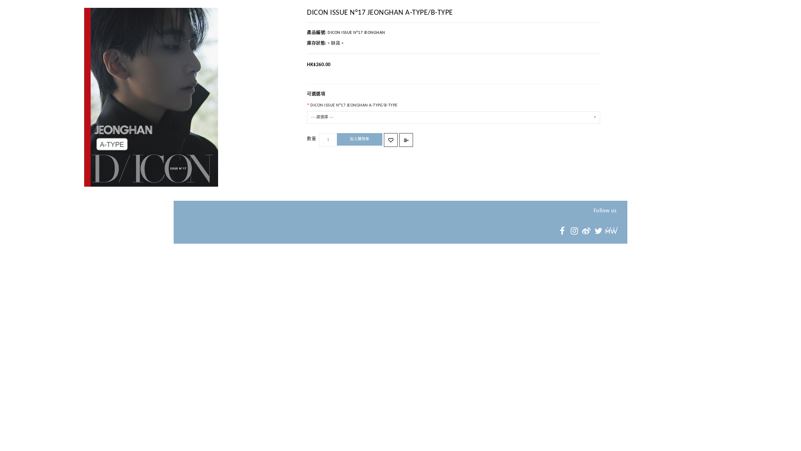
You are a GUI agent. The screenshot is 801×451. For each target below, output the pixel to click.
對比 (406, 140)
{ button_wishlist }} (391, 140)
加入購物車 (360, 139)
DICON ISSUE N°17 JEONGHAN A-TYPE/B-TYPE (354, 105)
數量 (311, 139)
